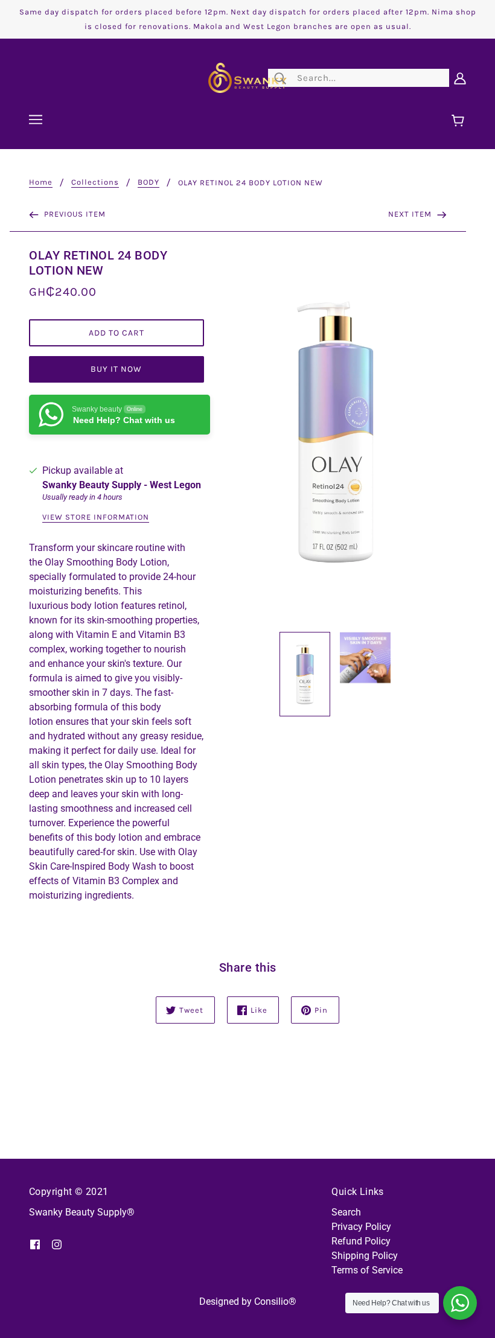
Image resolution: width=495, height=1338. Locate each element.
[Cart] (460, 121)
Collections (95, 182)
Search (346, 1212)
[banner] (247, 77)
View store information (95, 517)
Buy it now (116, 369)
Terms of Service (367, 1270)
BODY (148, 182)
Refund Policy (361, 1241)
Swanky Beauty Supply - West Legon (121, 485)
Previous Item (74, 213)
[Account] (460, 78)
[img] (35, 1244)
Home (41, 182)
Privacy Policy (361, 1226)
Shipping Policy (364, 1255)
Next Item (411, 213)
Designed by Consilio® (247, 1301)
